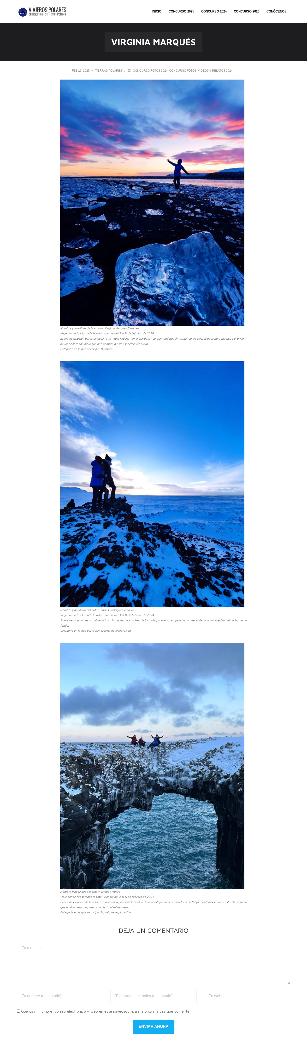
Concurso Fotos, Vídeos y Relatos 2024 (201, 70)
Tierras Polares (108, 70)
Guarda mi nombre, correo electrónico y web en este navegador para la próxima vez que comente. (105, 1011)
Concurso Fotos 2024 (150, 70)
